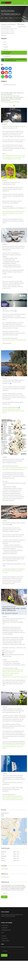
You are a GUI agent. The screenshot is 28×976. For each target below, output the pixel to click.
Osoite (4, 42)
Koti (2, 18)
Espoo (10, 18)
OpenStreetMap (19, 844)
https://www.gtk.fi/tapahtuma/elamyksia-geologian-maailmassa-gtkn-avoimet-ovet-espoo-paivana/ (13, 410)
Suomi (6, 18)
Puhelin (4, 44)
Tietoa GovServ (5, 925)
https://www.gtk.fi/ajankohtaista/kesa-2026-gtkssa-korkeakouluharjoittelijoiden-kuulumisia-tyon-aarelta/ (13, 213)
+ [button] (2, 819)
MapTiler (14, 844)
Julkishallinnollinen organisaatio (9, 84)
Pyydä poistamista (7, 56)
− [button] (2, 822)
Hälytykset (5, 49)
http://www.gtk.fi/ (5, 877)
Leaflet (11, 844)
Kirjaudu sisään (5, 940)
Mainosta (4, 936)
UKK (3, 932)
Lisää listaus (4, 938)
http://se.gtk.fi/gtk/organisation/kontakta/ (10, 102)
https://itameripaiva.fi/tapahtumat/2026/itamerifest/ (14, 340)
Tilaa (4, 896)
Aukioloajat (5, 47)
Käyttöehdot (4, 927)
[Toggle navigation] (25, 3)
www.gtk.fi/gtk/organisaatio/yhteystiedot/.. (10, 95)
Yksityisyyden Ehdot (6, 930)
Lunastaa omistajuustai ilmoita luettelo (7, 52)
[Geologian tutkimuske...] (14, 830)
